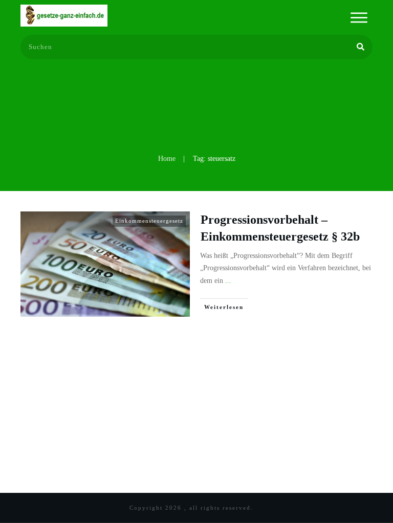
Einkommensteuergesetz (149, 221)
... (228, 280)
